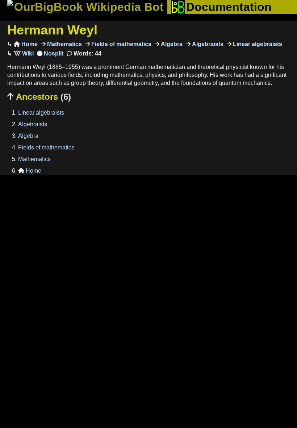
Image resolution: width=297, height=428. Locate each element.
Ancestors (39, 97)
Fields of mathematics (120, 44)
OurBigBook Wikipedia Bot (89, 6)
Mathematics (64, 44)
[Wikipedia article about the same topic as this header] (24, 53)
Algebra (171, 44)
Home (26, 44)
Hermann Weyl (52, 29)
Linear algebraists (256, 44)
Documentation (229, 6)
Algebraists (207, 44)
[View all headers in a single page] (50, 53)
